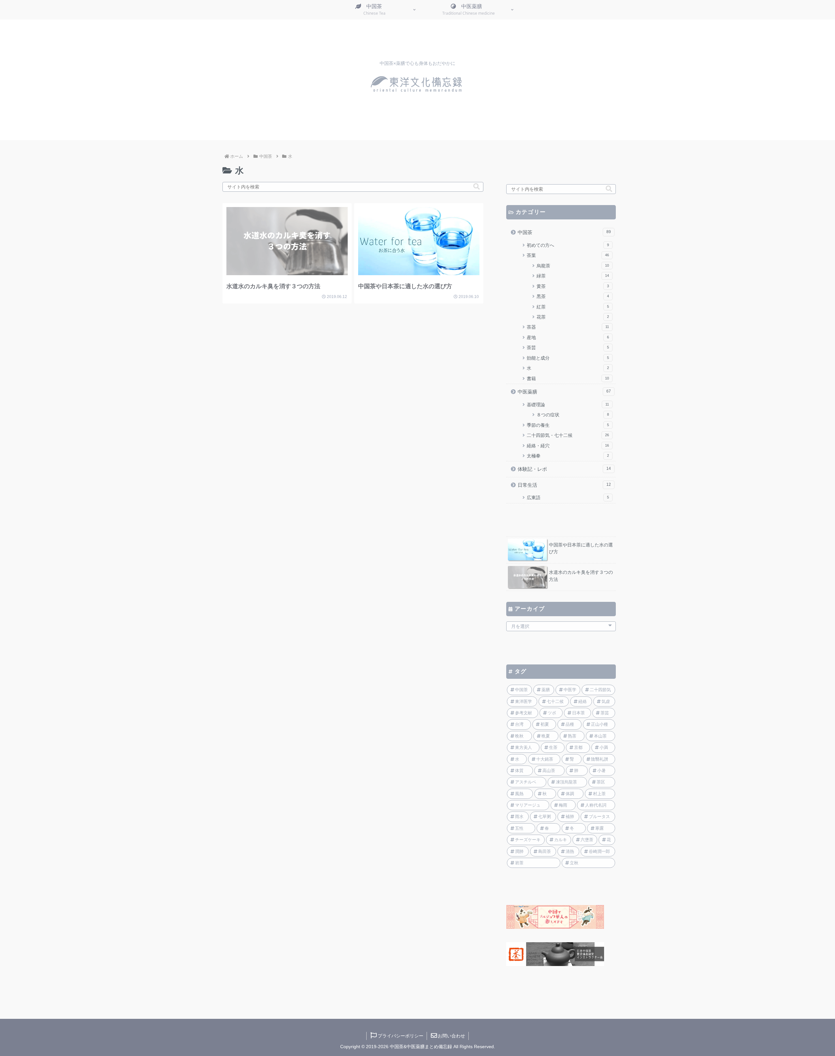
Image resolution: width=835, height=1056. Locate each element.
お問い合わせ (451, 1035)
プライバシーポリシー (400, 1035)
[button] (476, 186)
